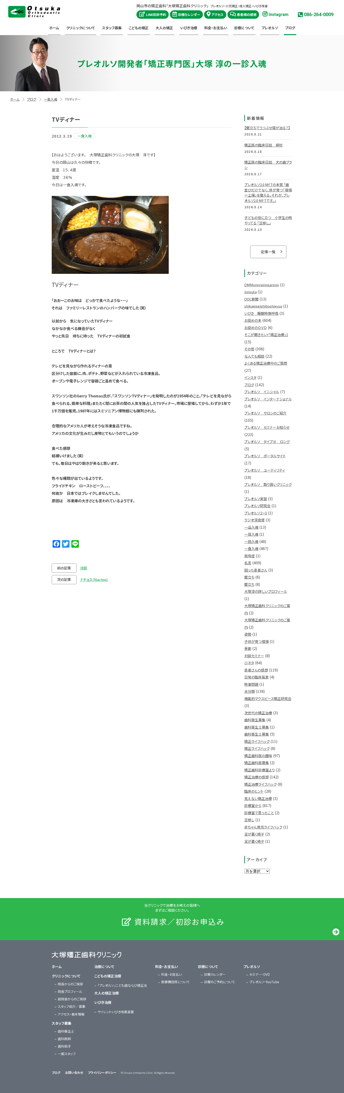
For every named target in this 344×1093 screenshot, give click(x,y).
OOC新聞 (251, 299)
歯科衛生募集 (254, 719)
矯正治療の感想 (256, 776)
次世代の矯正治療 (258, 712)
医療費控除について (175, 981)
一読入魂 (251, 541)
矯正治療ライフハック (260, 784)
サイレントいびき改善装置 (116, 1011)
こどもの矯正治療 (107, 975)
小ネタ (249, 662)
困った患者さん (255, 570)
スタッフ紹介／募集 (71, 1006)
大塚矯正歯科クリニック (34, 12)
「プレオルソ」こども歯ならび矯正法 (122, 985)
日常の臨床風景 (256, 677)
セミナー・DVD (259, 974)
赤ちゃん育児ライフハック (263, 827)
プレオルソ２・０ (255, 512)
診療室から (252, 805)
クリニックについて (80, 27)
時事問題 (251, 684)
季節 (247, 648)
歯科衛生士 (66, 1031)
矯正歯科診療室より (259, 769)
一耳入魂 (251, 534)
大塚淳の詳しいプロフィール (265, 591)
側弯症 (249, 555)
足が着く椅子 (254, 834)
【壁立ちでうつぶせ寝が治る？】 (267, 127)
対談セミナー (254, 655)
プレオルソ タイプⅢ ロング (267, 441)
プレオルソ (269, 27)
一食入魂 (50, 99)
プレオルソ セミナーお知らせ (266, 427)
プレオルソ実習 (255, 498)
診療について (244, 27)
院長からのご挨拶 (70, 984)
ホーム (54, 27)
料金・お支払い (215, 27)
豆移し (249, 819)
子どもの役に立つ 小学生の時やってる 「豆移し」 (268, 220)
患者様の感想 (246, 14)
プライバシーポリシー (102, 1072)
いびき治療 (188, 27)
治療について (104, 966)
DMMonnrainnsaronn (261, 284)
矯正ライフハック (257, 741)
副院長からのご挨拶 (72, 999)
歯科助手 (64, 1046)
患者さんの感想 (256, 670)
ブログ (290, 27)
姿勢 (247, 634)
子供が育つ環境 (256, 641)
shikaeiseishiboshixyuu (263, 306)
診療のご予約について (219, 981)
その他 (249, 348)
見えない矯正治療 (258, 798)
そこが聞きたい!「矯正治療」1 (266, 334)
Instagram (279, 14)
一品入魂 (251, 527)
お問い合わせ (74, 1072)
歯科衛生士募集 (256, 727)
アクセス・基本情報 (71, 1014)
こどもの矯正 (139, 27)
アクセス (217, 14)
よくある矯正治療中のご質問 (265, 363)
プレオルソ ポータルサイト (265, 455)
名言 (247, 562)
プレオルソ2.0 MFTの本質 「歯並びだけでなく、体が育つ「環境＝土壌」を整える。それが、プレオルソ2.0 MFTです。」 (268, 192)
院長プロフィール (70, 991)
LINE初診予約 (156, 14)
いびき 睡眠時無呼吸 (261, 313)
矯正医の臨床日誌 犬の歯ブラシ (268, 165)
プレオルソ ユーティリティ (264, 470)
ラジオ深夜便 (254, 519)
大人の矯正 (164, 27)
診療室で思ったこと (259, 812)
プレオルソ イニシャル (261, 391)
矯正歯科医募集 (256, 762)
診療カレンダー (189, 14)
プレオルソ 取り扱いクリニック (268, 484)
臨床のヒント (253, 791)
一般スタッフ (67, 1053)
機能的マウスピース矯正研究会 (267, 698)
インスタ (250, 377)
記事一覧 (268, 251)
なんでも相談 (254, 356)
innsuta (250, 291)
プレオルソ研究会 (257, 505)
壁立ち (249, 577)
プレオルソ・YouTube (264, 981)
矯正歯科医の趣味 (258, 755)
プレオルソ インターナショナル (268, 398)
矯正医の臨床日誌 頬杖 (263, 145)
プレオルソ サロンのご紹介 (265, 413)
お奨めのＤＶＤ (255, 327)
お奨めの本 (252, 320)
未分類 (249, 691)
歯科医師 (64, 1038)
